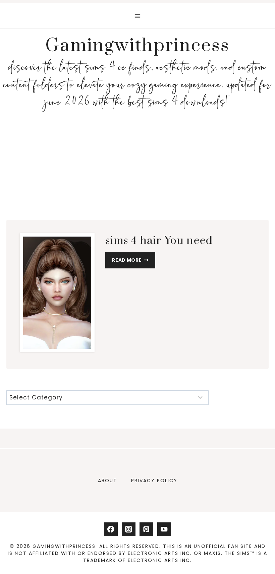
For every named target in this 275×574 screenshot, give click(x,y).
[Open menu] (137, 16)
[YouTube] (164, 529)
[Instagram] (128, 529)
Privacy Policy (154, 480)
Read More (133, 261)
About (107, 480)
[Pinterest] (146, 529)
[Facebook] (111, 529)
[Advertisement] (137, 164)
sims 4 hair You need (159, 241)
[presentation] (57, 292)
